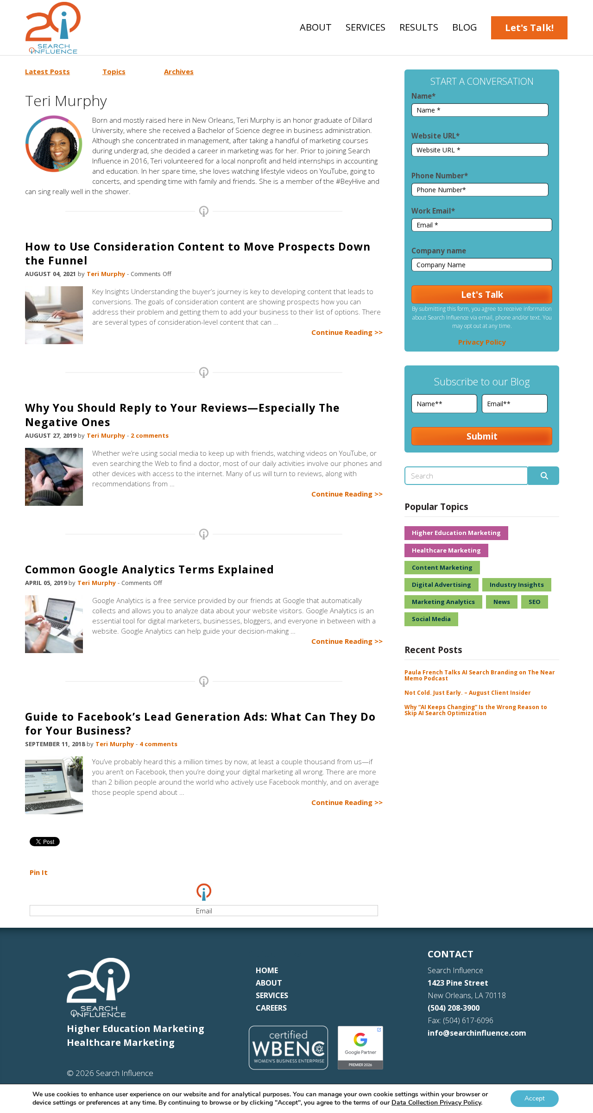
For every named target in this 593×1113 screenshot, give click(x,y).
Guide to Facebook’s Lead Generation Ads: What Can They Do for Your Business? (200, 723)
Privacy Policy (482, 341)
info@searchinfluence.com (477, 1033)
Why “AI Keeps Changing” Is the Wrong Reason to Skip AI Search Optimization (475, 710)
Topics (114, 71)
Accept (534, 1098)
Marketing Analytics (443, 601)
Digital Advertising (441, 584)
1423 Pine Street (458, 983)
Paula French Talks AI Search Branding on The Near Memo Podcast (479, 675)
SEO (535, 601)
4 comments (158, 744)
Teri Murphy (107, 274)
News (501, 601)
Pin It (39, 872)
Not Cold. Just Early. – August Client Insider (467, 693)
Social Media (431, 619)
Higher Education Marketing (456, 532)
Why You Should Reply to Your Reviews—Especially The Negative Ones (182, 414)
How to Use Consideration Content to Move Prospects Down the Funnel (198, 253)
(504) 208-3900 (453, 1008)
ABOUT (269, 983)
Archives (179, 71)
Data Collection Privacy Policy (436, 1102)
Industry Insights (517, 584)
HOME (267, 970)
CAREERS (271, 1008)
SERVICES (272, 995)
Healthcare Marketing (446, 550)
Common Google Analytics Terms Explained (149, 569)
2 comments (150, 435)
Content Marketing (442, 567)
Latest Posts (47, 71)
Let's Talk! (529, 27)
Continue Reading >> (347, 332)
